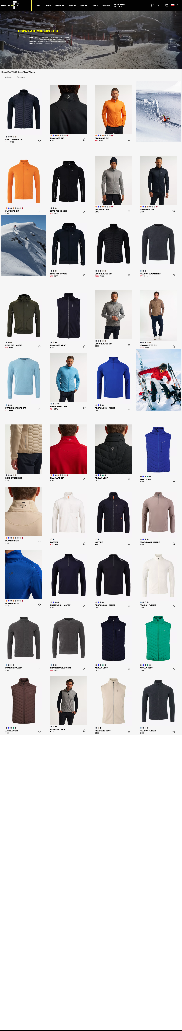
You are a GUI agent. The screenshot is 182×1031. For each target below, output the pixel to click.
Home (3, 72)
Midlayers (32, 72)
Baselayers (21, 77)
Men (9, 72)
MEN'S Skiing (17, 72)
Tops (26, 72)
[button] (152, 5)
